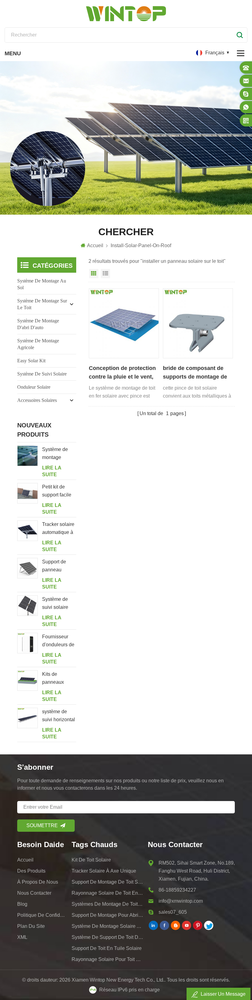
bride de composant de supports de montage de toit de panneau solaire (195, 373)
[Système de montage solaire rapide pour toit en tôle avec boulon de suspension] (27, 456)
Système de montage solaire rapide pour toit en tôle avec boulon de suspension (59, 454)
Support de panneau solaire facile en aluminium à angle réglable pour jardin (59, 566)
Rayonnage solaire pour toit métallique (108, 959)
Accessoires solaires (37, 400)
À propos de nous (37, 882)
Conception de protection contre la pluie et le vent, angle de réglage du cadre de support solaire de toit (123, 373)
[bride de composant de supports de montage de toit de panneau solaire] (198, 323)
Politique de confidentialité (42, 915)
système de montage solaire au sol (108, 926)
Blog (22, 904)
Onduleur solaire (33, 387)
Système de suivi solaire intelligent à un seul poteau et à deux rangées (59, 604)
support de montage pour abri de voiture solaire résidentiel (108, 915)
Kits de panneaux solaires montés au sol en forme (57, 678)
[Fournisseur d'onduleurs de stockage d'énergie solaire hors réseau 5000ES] (27, 643)
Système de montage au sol (41, 284)
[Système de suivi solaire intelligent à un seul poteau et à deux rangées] (27, 606)
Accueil (95, 245)
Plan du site (31, 926)
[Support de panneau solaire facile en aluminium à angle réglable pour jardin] (27, 568)
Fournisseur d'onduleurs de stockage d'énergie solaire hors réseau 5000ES (59, 641)
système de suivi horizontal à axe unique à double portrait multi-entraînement (58, 716)
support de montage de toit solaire (108, 882)
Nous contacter (34, 893)
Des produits (31, 871)
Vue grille (93, 273)
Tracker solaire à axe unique (104, 871)
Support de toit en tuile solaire (107, 948)
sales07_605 (173, 912)
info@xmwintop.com (181, 901)
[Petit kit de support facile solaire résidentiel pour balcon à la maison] (27, 493)
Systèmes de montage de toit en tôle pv (108, 904)
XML (22, 937)
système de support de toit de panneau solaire (108, 937)
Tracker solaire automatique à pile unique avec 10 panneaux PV (58, 529)
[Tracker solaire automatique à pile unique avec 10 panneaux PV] (27, 531)
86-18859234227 (177, 890)
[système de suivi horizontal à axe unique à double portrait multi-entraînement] (27, 718)
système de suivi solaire (42, 373)
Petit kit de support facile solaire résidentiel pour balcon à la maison (59, 491)
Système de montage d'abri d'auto (38, 324)
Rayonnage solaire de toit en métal (108, 893)
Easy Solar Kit (31, 360)
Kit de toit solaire (91, 859)
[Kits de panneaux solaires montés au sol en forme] (27, 681)
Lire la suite (51, 471)
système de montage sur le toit (42, 304)
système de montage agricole (38, 344)
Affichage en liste (105, 273)
